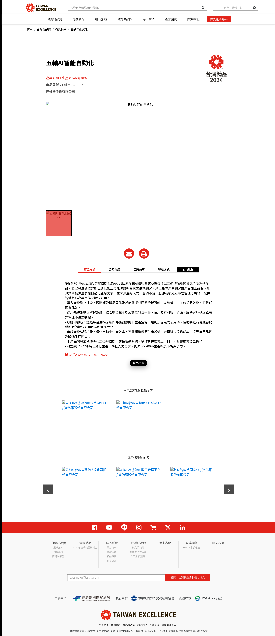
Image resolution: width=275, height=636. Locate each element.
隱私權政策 (129, 625)
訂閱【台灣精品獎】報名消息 (188, 577)
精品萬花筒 (138, 547)
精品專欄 (111, 556)
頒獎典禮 (58, 552)
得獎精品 (79, 19)
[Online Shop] (153, 527)
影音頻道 (111, 561)
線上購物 (149, 19)
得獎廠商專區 (219, 19)
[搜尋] (203, 7)
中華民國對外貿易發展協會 (155, 598)
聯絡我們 (142, 625)
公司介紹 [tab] (114, 269)
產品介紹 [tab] (89, 269)
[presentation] (48, 489)
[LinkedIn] (182, 527)
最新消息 (111, 547)
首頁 (30, 29)
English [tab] (188, 269)
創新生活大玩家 (138, 552)
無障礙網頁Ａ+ (170, 625)
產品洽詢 (138, 363)
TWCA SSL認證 (211, 598)
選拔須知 (58, 547)
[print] (144, 253)
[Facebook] (94, 527)
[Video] (109, 527)
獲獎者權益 (58, 556)
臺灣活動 (111, 552)
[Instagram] (139, 527)
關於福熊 (193, 19)
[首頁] (41, 7)
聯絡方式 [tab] (164, 269)
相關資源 (154, 625)
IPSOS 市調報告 (191, 547)
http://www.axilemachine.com (88, 354)
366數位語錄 (138, 556)
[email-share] (129, 253)
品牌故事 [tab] (139, 269)
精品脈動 (101, 19)
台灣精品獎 (54, 19)
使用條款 (116, 625)
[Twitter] (168, 527)
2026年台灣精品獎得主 (84, 547)
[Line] (124, 527)
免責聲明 (104, 625)
